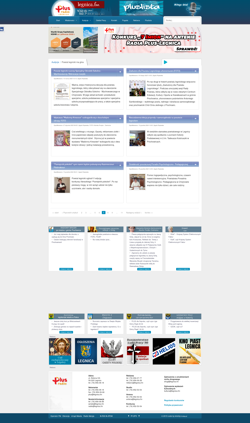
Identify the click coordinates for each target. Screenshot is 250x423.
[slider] (73, 40)
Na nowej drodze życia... (102, 239)
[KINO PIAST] (190, 350)
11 (122, 212)
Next (101, 40)
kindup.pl (184, 416)
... (90, 212)
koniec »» (149, 212)
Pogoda (125, 20)
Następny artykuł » (134, 212)
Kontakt (114, 20)
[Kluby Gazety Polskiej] (112, 350)
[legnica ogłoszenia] (86, 350)
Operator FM (56, 416)
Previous (44, 40)
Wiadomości (69, 20)
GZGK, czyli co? (177, 326)
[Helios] (164, 350)
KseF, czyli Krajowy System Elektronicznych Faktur (179, 240)
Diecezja (66, 416)
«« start (55, 212)
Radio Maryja (88, 416)
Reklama (136, 20)
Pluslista (148, 20)
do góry (134, 415)
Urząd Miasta (76, 416)
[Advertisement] (125, 292)
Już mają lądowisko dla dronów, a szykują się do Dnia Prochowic (65, 235)
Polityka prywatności (173, 405)
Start (58, 20)
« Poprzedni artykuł (70, 212)
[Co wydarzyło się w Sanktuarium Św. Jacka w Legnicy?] (60, 351)
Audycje (85, 20)
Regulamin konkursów (174, 400)
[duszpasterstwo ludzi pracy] (138, 350)
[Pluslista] (141, 7)
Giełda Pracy (101, 20)
